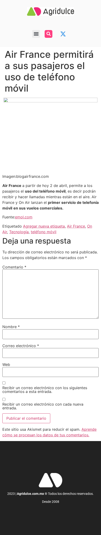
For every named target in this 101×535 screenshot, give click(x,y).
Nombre (11, 327)
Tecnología (19, 231)
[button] (36, 34)
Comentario (14, 267)
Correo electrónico (20, 346)
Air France (76, 226)
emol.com (23, 217)
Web (6, 364)
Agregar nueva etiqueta (44, 226)
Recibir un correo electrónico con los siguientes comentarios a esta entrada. (44, 389)
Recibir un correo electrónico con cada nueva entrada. (42, 406)
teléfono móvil (43, 231)
